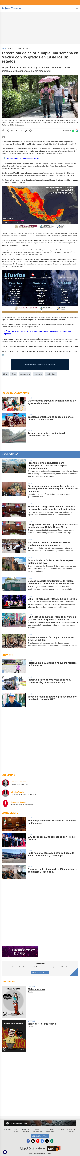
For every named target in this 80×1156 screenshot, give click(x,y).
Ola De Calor (51, 374)
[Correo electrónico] (21, 130)
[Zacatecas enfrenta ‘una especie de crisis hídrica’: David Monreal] (14, 420)
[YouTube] (37, 1141)
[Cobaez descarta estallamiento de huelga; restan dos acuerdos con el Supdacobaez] (14, 585)
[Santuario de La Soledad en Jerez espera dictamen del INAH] (14, 566)
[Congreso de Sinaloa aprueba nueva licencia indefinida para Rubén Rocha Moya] (14, 528)
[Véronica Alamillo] (5, 793)
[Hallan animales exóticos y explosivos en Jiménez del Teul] (14, 641)
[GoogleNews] (42, 1141)
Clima (5, 374)
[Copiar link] (25, 130)
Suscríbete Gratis (40, 972)
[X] (7, 130)
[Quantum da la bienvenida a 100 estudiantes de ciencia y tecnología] (14, 872)
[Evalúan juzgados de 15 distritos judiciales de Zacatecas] (14, 824)
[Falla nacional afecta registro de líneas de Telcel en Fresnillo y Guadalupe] (14, 856)
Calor (14, 374)
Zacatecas (38, 374)
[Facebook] (3, 130)
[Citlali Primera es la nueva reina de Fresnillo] (14, 603)
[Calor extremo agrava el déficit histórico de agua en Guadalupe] (14, 404)
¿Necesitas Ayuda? (40, 1136)
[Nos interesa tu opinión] (40, 1123)
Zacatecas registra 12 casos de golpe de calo (22, 158)
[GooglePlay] (51, 1141)
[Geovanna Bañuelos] (5, 783)
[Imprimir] (30, 130)
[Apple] (47, 1141)
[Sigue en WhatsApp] (73, 130)
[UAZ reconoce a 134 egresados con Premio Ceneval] (14, 840)
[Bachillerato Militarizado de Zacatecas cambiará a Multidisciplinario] (14, 546)
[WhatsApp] (12, 130)
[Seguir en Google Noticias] (76, 130)
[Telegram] (16, 130)
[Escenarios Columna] (5, 803)
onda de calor (25, 374)
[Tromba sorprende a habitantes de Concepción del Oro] (14, 436)
